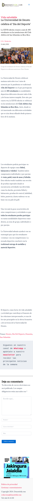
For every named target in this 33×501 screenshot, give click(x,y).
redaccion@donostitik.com (11, 495)
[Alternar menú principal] (29, 4)
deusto (8, 334)
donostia (28, 334)
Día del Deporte (18, 334)
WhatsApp (18, 348)
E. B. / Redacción (6, 41)
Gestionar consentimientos (11, 487)
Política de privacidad (9, 484)
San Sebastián (5, 337)
